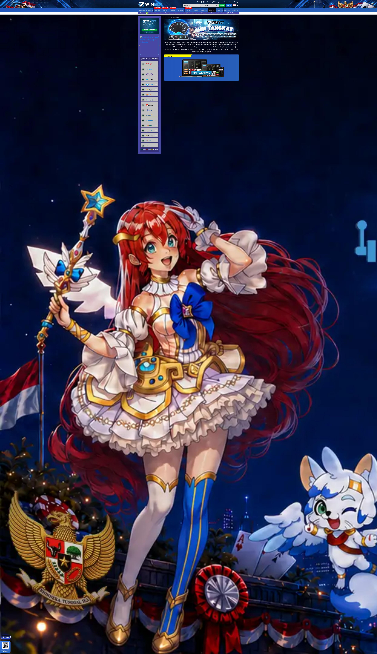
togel (196, 10)
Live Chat (207, 2)
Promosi (235, 10)
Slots (165, 10)
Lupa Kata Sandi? (229, 2)
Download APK (196, 2)
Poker (188, 10)
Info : (141, 13)
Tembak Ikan (219, 10)
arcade (180, 10)
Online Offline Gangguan (150, 149)
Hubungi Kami (218, 2)
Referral (227, 10)
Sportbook (149, 10)
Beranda (142, 10)
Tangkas (211, 10)
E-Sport (157, 10)
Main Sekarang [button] (201, 73)
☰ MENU (6, 637)
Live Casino (204, 10)
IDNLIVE (173, 10)
